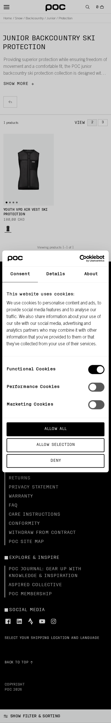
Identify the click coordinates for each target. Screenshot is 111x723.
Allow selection (55, 445)
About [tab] (91, 274)
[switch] (96, 387)
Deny (55, 461)
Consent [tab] (20, 274)
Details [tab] (55, 274)
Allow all (55, 429)
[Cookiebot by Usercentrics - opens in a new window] (79, 258)
